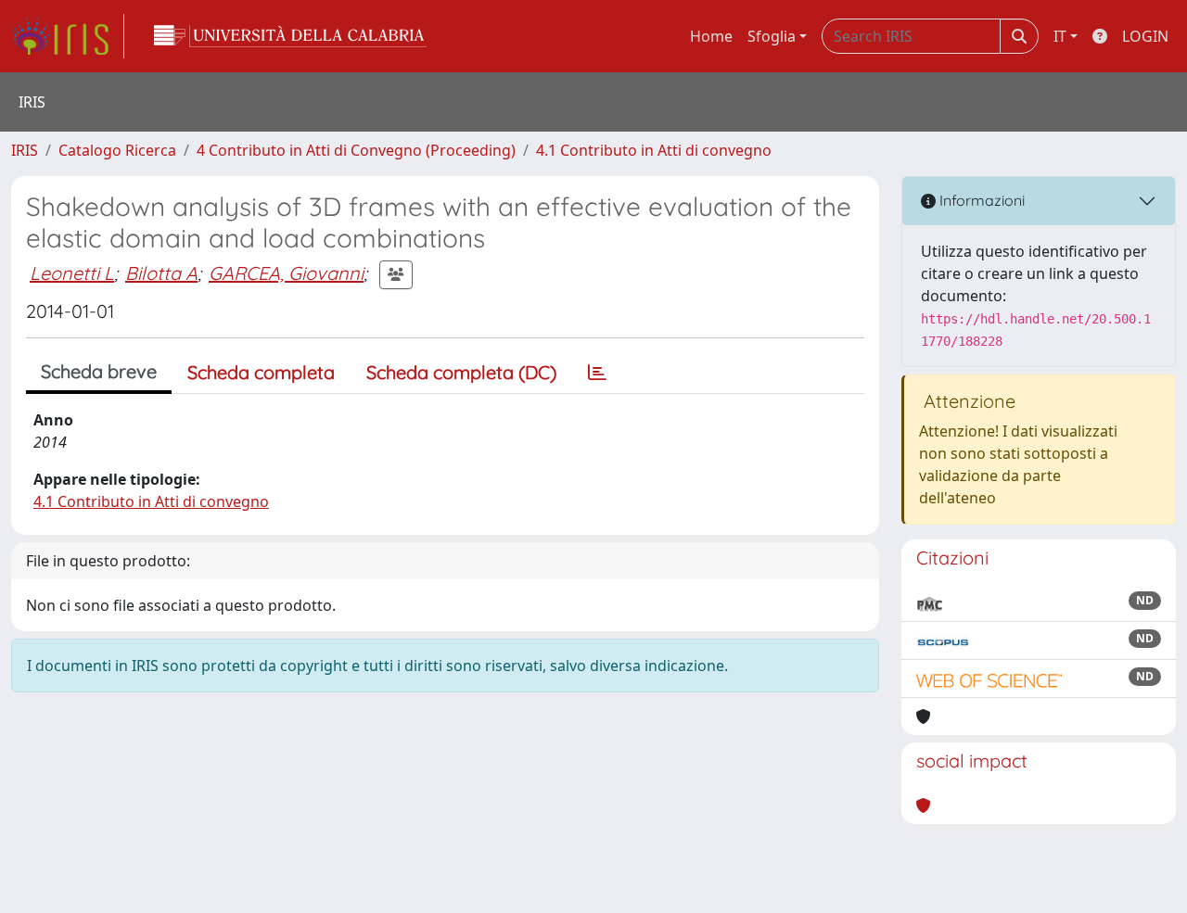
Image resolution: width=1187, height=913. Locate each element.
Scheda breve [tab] (99, 371)
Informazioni (980, 200)
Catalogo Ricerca (117, 150)
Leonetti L (72, 273)
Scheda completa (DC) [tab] (461, 372)
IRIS (24, 150)
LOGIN (1145, 36)
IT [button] (1059, 36)
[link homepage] (67, 36)
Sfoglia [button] (771, 36)
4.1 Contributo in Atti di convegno (654, 150)
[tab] (597, 372)
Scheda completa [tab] (261, 372)
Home (711, 36)
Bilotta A (161, 273)
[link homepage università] (290, 36)
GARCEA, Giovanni (286, 273)
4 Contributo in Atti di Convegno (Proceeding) (356, 150)
